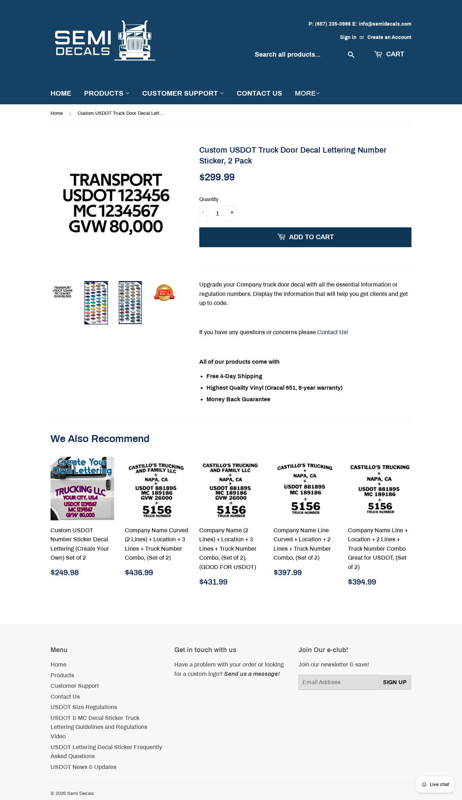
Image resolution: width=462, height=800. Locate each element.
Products (104, 93)
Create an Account (389, 37)
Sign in (348, 37)
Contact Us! (332, 332)
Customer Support (181, 93)
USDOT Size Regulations (84, 707)
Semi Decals (80, 793)
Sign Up (395, 682)
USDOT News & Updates (83, 767)
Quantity (208, 199)
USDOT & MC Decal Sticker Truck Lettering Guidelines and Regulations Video (99, 727)
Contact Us (259, 93)
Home (61, 93)
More (305, 93)
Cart (394, 54)
